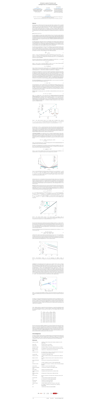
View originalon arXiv (54, 393)
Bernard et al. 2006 (40, 328)
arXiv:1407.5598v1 (57, 362)
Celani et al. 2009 (56, 273)
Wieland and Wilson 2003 (36, 96)
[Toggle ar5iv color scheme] (33, 398)
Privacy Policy (52, 398)
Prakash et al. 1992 (35, 64)
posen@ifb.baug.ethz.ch (37, 8)
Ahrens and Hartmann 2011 (47, 64)
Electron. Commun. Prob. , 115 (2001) (50, 377)
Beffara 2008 (49, 80)
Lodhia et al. (57, 69)
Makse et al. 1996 (40, 64)
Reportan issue (51, 393)
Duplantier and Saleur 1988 (55, 95)
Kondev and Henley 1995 (58, 37)
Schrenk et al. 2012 (42, 76)
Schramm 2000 (36, 42)
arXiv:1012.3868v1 (52, 386)
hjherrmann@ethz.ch (48, 16)
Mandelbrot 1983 (52, 37)
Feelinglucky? (44, 393)
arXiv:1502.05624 (53, 379)
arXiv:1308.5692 (43, 385)
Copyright (47, 398)
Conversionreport (47, 393)
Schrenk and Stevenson (58, 142)
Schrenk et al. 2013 (35, 39)
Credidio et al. (47, 301)
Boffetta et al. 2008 (37, 130)
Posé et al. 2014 (34, 135)
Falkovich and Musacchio (46, 329)
